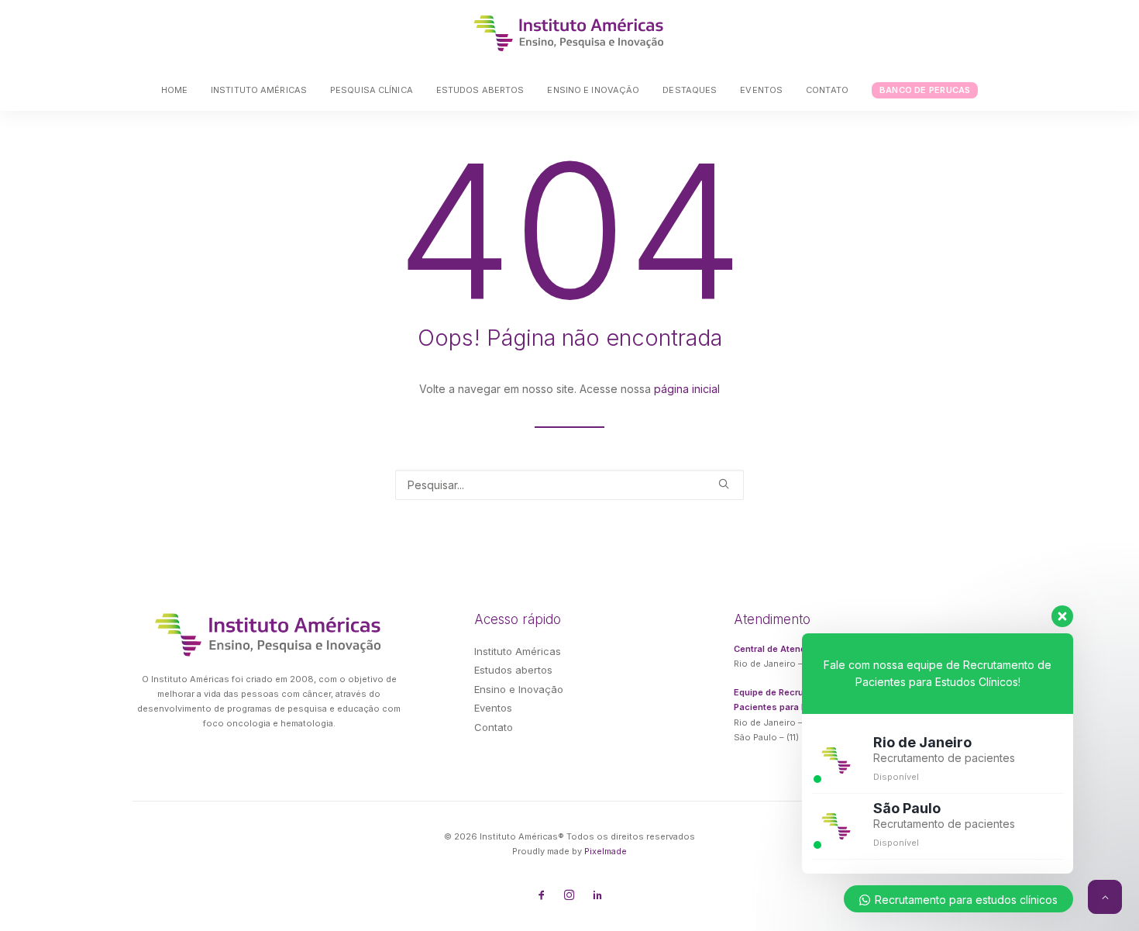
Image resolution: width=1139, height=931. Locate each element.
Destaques (689, 89)
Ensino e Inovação (593, 89)
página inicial (687, 388)
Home (174, 89)
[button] (723, 483)
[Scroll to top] (1105, 895)
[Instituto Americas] (569, 33)
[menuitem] (179, 90)
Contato (827, 89)
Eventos (761, 89)
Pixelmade (605, 851)
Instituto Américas (259, 89)
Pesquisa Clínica (371, 89)
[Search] (569, 485)
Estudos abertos (480, 89)
